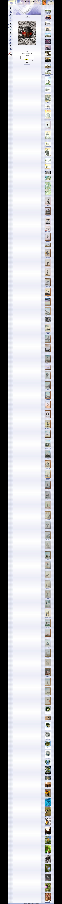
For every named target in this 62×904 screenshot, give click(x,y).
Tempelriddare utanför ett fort (47, 363)
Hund (47, 666)
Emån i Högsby (48, 13)
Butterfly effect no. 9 (47, 872)
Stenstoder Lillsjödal (47, 31)
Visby (47, 174)
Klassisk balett (48, 241)
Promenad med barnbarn (48, 617)
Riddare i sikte (48, 215)
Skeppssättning (48, 19)
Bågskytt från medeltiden (47, 489)
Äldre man (47, 379)
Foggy (47, 787)
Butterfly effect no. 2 (47, 806)
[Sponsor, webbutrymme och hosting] (10, 55)
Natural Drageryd (48, 758)
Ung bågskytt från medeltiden (48, 529)
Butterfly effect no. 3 (47, 816)
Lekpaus (48, 559)
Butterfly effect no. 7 (47, 853)
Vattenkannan (47, 627)
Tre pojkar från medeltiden (48, 85)
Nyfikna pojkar (48, 399)
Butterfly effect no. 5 (47, 834)
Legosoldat (47, 588)
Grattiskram (47, 647)
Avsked (48, 296)
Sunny (47, 780)
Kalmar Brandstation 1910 (48, 146)
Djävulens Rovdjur (47, 428)
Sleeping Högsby (48, 739)
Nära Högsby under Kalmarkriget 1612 (47, 195)
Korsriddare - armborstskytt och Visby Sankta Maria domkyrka (47, 205)
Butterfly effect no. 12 (47, 902)
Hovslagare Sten (48, 468)
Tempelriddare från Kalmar (47, 549)
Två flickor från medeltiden (48, 509)
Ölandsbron (47, 315)
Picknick (48, 695)
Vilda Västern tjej (48, 276)
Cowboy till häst (48, 257)
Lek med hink (47, 676)
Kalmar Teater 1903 (47, 108)
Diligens (48, 247)
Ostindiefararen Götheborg (48, 478)
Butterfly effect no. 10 (47, 881)
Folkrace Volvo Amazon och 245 (48, 448)
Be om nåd (47, 408)
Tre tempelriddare (48, 519)
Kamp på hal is (48, 418)
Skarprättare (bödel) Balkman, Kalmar (47, 156)
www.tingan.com (30, 2)
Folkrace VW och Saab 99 (48, 458)
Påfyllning (47, 539)
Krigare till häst (48, 286)
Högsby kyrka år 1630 (47, 180)
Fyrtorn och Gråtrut (47, 637)
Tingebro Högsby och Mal (48, 333)
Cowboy (48, 102)
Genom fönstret (48, 322)
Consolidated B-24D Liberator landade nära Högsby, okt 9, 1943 (47, 75)
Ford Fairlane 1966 (47, 231)
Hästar (47, 499)
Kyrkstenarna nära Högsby (48, 37)
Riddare (48, 578)
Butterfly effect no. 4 (47, 825)
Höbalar (48, 68)
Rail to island (47, 720)
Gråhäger (48, 389)
